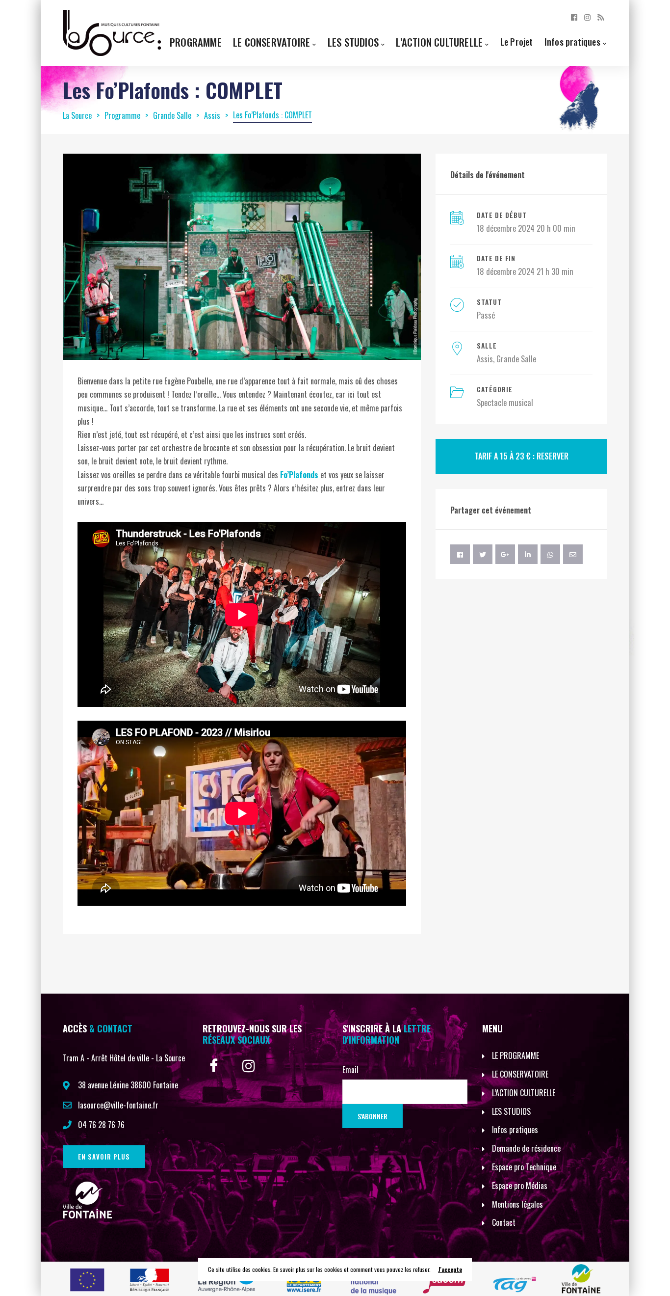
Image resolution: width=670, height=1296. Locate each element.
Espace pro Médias (519, 1185)
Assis (485, 359)
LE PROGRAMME (515, 1055)
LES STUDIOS (511, 1111)
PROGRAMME (196, 42)
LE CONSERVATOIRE (520, 1074)
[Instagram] (587, 16)
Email (350, 1070)
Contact (503, 1222)
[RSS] (600, 16)
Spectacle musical (505, 402)
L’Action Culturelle (439, 42)
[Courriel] (573, 554)
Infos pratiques (572, 41)
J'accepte (450, 1269)
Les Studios (353, 42)
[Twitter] (482, 554)
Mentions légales (517, 1204)
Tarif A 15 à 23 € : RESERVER (521, 456)
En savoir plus (104, 1156)
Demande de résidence (526, 1148)
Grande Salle (516, 359)
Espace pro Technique (524, 1167)
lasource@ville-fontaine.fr (118, 1105)
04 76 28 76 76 (101, 1125)
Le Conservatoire (271, 42)
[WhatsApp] (550, 554)
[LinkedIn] (528, 554)
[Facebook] (574, 16)
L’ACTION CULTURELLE (523, 1093)
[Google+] (505, 554)
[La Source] (112, 32)
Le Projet (516, 41)
